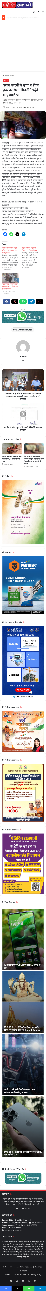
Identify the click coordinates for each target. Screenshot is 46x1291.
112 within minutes (23, 330)
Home (6, 75)
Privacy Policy (36, 1275)
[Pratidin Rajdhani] (17, 5)
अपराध (12, 75)
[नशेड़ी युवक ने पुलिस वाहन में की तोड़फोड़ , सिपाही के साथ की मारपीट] (10, 278)
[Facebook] (17, 1208)
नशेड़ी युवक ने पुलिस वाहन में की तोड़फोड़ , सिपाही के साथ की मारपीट (10, 286)
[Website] (23, 360)
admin (8, 107)
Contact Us (24, 1275)
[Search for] (38, 12)
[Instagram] (26, 1208)
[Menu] (43, 12)
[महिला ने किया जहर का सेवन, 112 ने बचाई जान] (32, 258)
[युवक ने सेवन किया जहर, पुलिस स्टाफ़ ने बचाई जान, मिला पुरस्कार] (12, 259)
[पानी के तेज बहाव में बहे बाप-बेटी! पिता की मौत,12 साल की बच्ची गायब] (12, 448)
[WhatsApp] (28, 1208)
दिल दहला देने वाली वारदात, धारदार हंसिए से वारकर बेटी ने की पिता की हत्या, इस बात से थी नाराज (34, 460)
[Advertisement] (23, 47)
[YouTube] (23, 1208)
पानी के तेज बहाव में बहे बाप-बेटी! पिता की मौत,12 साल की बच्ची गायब (12, 458)
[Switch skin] (34, 12)
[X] (20, 1208)
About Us (15, 1275)
